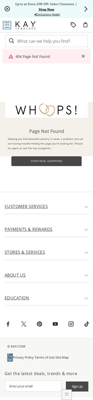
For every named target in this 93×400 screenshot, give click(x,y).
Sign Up (77, 386)
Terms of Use (45, 357)
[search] (11, 41)
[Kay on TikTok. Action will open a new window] (87, 325)
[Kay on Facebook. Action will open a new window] (8, 325)
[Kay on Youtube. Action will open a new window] (55, 325)
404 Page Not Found (33, 56)
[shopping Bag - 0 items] (87, 26)
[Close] (83, 56)
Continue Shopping (46, 161)
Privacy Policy (23, 357)
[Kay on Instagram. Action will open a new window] (71, 325)
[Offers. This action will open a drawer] (73, 25)
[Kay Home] (26, 25)
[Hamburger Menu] (7, 25)
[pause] (7, 9)
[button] (86, 9)
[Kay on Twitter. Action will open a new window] (24, 325)
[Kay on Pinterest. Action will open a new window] (39, 325)
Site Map (62, 357)
